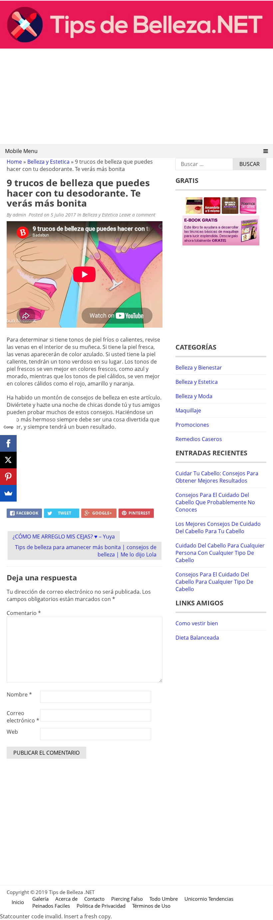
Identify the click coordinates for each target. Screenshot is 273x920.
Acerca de (66, 898)
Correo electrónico (23, 716)
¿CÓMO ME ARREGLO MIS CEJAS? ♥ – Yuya (64, 536)
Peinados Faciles (51, 905)
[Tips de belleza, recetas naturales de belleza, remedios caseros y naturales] (136, 46)
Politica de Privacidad (101, 905)
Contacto (94, 898)
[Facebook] (8, 443)
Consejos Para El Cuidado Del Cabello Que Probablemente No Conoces (215, 502)
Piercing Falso (127, 898)
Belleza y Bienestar (198, 367)
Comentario (24, 613)
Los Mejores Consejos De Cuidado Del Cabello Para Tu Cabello (218, 527)
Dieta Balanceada (197, 637)
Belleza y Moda (193, 396)
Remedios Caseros (198, 439)
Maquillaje (188, 410)
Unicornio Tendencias (208, 898)
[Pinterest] (8, 476)
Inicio (18, 902)
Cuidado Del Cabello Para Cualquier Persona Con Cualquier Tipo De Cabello (220, 553)
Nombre (19, 694)
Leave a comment (138, 215)
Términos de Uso (151, 905)
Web (12, 731)
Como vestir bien (196, 623)
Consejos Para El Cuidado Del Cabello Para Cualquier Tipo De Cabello (214, 582)
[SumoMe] (8, 493)
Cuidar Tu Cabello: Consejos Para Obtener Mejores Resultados (216, 477)
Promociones (192, 424)
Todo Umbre (163, 898)
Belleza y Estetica (48, 161)
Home (14, 161)
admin (19, 215)
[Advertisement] (136, 96)
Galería (40, 898)
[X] (8, 460)
